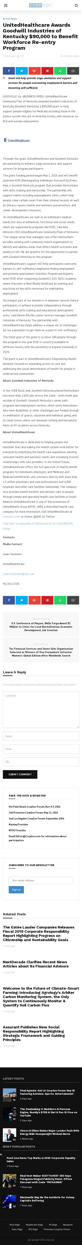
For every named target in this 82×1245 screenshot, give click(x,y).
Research (68, 1224)
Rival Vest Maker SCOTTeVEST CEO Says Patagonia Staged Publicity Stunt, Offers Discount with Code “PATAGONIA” (46, 1179)
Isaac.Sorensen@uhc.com (19, 574)
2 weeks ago (26, 1138)
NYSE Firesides (17, 830)
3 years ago (9, 972)
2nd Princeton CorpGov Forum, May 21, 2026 (33, 812)
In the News (10, 19)
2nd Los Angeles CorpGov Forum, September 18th (36, 818)
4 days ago (26, 1098)
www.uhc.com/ (11, 516)
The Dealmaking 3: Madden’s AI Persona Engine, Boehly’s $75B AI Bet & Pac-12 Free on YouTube (48, 1112)
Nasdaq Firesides (18, 824)
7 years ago (9, 55)
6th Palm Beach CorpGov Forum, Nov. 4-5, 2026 (34, 806)
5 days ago (26, 1120)
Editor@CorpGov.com (28, 836)
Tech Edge (14, 1224)
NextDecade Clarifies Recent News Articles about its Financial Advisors (36, 964)
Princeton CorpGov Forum (57, 1229)
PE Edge (53, 1224)
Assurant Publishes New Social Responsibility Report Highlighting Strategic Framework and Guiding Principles (34, 1033)
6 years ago (9, 1045)
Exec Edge (17, 1229)
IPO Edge (33, 1229)
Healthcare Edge (34, 1224)
